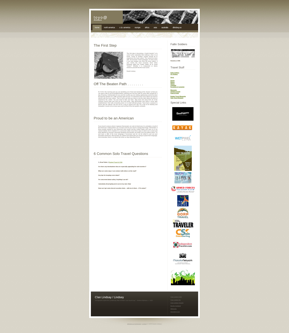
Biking (172, 82)
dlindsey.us (177, 27)
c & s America (124, 27)
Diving (172, 80)
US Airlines (174, 74)
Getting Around (175, 91)
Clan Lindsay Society (176, 303)
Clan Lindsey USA (176, 297)
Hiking (172, 84)
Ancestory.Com (175, 312)
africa (147, 27)
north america (109, 27)
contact (144, 324)
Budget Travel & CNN (115, 162)
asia (155, 27)
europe (137, 27)
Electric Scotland (175, 306)
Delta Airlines (174, 73)
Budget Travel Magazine (178, 96)
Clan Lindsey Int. (175, 300)
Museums (173, 90)
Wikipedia (173, 309)
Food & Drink (174, 93)
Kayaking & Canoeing (177, 87)
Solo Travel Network (176, 98)
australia (164, 27)
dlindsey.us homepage (134, 324)
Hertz (172, 77)
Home (97, 27)
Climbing (173, 85)
